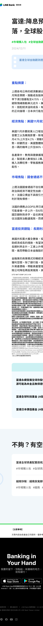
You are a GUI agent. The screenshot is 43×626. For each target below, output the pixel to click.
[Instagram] (16, 619)
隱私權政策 (14, 607)
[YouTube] (11, 619)
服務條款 (3, 607)
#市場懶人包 (19, 42)
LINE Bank (18, 5)
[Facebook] (6, 619)
